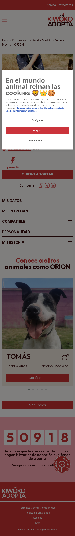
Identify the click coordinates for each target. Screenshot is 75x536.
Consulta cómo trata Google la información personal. (35, 109)
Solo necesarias (37, 140)
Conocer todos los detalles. (30, 108)
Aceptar (37, 130)
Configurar (37, 120)
